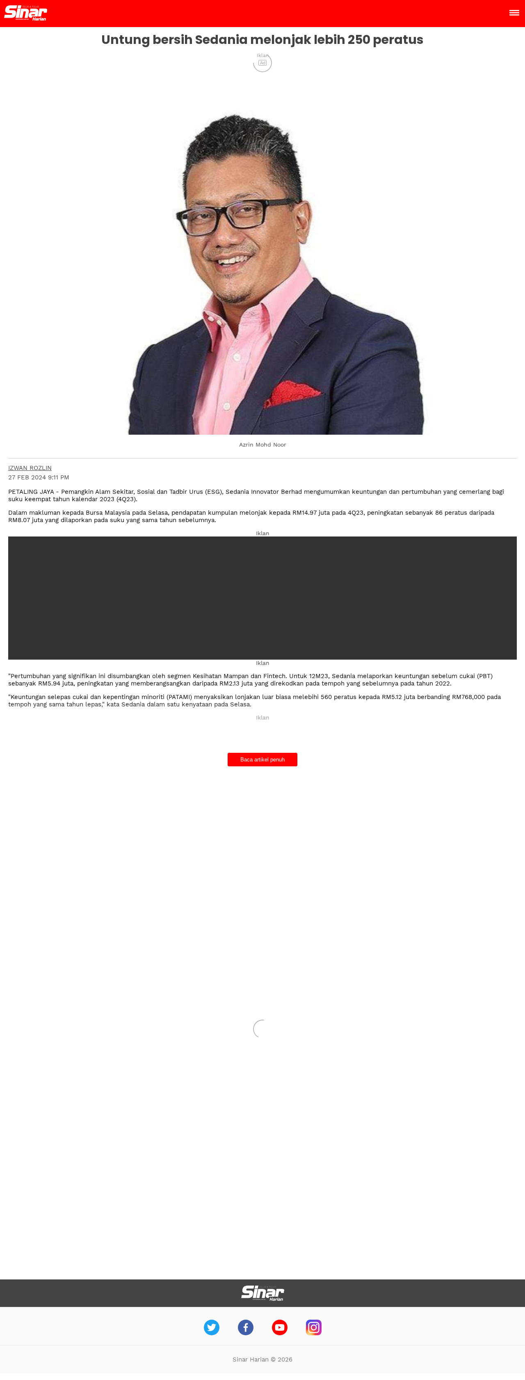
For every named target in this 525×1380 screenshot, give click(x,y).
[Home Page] (262, 1293)
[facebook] (245, 1332)
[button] (262, 266)
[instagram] (314, 1332)
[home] (25, 18)
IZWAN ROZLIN (30, 468)
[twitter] (211, 1332)
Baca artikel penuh (262, 759)
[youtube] (280, 1332)
